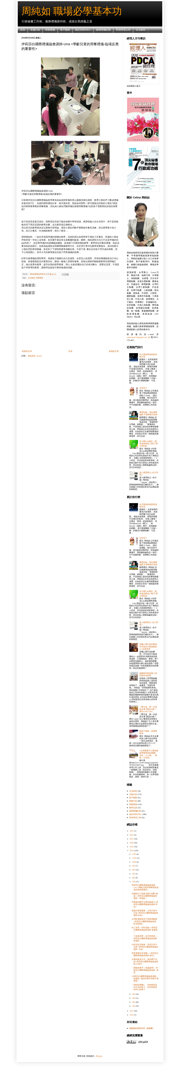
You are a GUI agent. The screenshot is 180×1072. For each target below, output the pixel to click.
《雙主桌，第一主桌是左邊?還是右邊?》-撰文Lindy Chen (148, 709)
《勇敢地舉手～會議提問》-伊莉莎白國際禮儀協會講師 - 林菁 (145, 970)
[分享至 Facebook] (67, 274)
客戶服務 (65, 29)
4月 (133, 994)
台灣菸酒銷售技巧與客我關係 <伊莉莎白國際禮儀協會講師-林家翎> (144, 921)
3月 (133, 998)
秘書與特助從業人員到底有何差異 (148, 674)
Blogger (99, 1056)
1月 (133, 1006)
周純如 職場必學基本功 (71, 10)
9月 (133, 865)
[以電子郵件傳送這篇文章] (63, 274)
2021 (132, 838)
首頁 (22, 29)
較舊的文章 (114, 351)
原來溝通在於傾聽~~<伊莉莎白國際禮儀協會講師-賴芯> (145, 954)
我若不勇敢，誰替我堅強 (148, 732)
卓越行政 (35, 29)
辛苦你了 (143, 388)
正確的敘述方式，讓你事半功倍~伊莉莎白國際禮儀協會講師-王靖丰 (145, 961)
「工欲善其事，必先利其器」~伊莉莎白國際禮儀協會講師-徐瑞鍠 (145, 938)
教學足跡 (133, 807)
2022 (132, 835)
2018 (132, 850)
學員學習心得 (123, 29)
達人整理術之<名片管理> (148, 473)
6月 (133, 877)
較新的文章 (27, 351)
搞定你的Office (83, 29)
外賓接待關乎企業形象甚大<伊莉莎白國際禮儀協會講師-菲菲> (145, 904)
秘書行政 (133, 801)
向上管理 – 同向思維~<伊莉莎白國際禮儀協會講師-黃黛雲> (145, 929)
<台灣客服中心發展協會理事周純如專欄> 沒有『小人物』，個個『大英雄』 (148, 754)
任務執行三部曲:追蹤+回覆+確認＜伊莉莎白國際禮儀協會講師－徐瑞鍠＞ (145, 895)
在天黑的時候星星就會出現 (148, 355)
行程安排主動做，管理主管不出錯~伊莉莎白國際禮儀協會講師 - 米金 (145, 946)
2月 (133, 1002)
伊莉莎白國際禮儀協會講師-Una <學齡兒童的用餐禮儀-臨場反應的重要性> (145, 887)
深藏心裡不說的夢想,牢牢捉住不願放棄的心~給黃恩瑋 (148, 646)
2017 (132, 1011)
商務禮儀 (50, 29)
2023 (132, 830)
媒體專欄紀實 (103, 29)
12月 (134, 854)
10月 (134, 862)
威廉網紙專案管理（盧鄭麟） (142, 1028)
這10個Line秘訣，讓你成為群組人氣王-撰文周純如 (148, 443)
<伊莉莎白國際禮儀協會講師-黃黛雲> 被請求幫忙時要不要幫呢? (145, 978)
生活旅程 (140, 29)
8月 (133, 869)
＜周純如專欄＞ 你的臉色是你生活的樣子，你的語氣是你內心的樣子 (144, 987)
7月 (133, 873)
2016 (132, 1014)
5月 (133, 881)
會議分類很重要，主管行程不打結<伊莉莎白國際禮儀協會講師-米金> (145, 912)
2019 (132, 846)
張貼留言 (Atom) (35, 355)
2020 (132, 842)
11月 (134, 858)
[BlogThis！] (65, 274)
